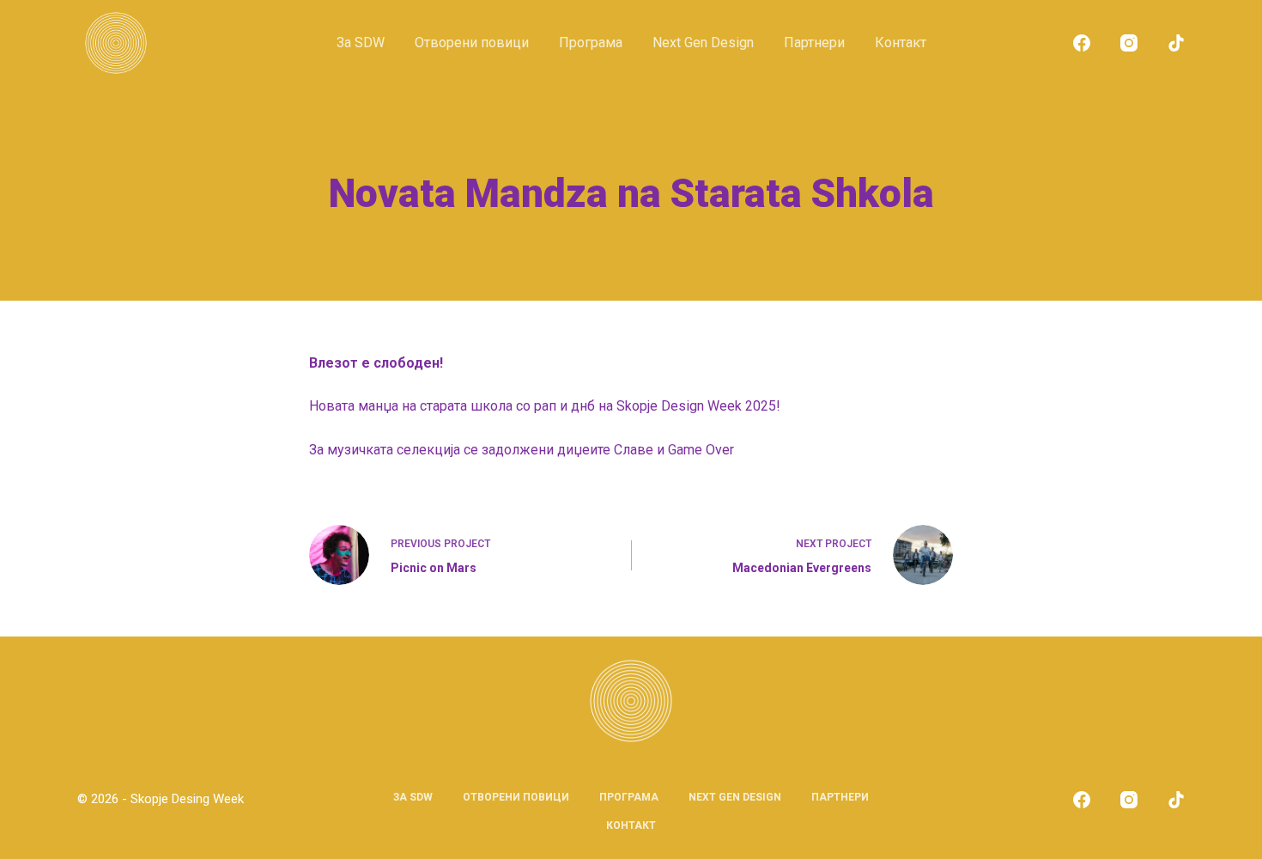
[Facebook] (1081, 43)
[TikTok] (1176, 43)
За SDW (361, 42)
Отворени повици (472, 42)
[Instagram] (1129, 43)
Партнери (814, 42)
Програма (590, 42)
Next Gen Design (703, 42)
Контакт (900, 42)
